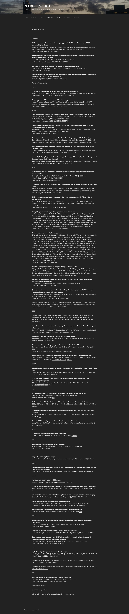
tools (58, 17)
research (33, 17)
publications (50, 17)
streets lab (37, 6)
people (42, 17)
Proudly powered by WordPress (33, 610)
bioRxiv (69, 359)
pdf (71, 351)
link (36, 594)
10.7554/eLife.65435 (59, 359)
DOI (84, 372)
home (26, 17)
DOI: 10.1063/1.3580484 (49, 562)
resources (76, 17)
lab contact (67, 17)
